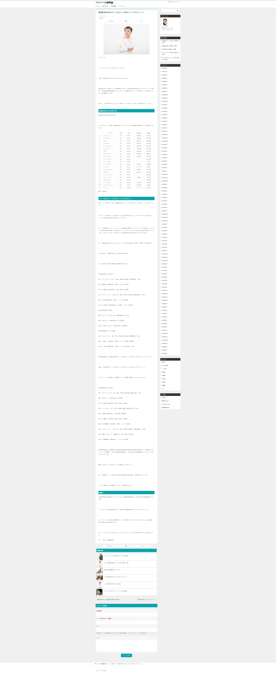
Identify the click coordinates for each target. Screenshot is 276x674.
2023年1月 (164, 210)
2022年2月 (164, 247)
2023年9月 (164, 184)
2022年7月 (164, 230)
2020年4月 (164, 320)
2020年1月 (164, 330)
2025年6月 (164, 114)
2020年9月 (164, 303)
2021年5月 (164, 277)
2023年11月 (165, 177)
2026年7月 (164, 71)
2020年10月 (165, 300)
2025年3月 (164, 124)
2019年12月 (165, 333)
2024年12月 (165, 134)
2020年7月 (164, 310)
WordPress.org (165, 407)
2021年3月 (164, 283)
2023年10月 (165, 181)
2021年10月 (165, 260)
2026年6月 (164, 74)
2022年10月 (165, 220)
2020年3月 (164, 323)
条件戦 (163, 382)
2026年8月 (164, 68)
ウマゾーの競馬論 (104, 2)
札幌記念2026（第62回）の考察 (169, 46)
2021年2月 (164, 287)
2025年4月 (164, 121)
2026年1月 (164, 91)
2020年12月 (165, 293)
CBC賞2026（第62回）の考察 (169, 49)
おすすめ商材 (165, 365)
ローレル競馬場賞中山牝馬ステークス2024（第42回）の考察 (116, 562)
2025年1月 (164, 131)
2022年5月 (164, 237)
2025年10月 (165, 101)
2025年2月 (164, 128)
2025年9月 (164, 104)
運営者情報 (113, 6)
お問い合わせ (105, 6)
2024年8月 (164, 147)
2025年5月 (164, 118)
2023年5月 (164, 197)
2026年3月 (164, 84)
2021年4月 (164, 280)
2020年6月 (164, 313)
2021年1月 (164, 290)
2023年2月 (164, 207)
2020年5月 (164, 316)
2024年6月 (164, 154)
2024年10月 (165, 141)
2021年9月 (164, 263)
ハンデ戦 (101, 18)
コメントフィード (166, 404)
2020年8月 (164, 307)
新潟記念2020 (110, 540)
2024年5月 (164, 157)
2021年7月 (164, 270)
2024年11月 (165, 138)
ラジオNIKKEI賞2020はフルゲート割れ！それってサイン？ (116, 576)
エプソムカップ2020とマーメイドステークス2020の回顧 (115, 590)
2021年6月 (164, 273)
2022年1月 (164, 250)
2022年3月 (164, 244)
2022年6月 (164, 234)
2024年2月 (164, 167)
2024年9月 (164, 144)
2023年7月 (164, 191)
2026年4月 (164, 81)
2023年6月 (164, 194)
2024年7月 (164, 151)
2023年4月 (164, 200)
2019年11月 (165, 336)
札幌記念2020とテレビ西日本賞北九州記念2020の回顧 (108, 599)
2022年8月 (164, 227)
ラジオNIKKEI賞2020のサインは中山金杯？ (112, 583)
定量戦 (163, 375)
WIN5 (163, 362)
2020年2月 (164, 326)
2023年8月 (164, 187)
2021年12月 (165, 254)
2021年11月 (165, 257)
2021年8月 (164, 267)
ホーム (97, 6)
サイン (104, 540)
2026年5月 (164, 78)
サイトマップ (122, 6)
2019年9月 (164, 343)
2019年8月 (164, 346)
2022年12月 (165, 214)
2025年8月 (164, 108)
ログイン (164, 397)
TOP (102, 663)
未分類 (163, 378)
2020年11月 (165, 297)
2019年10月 (165, 340)
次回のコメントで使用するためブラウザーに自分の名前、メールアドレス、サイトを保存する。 (122, 633)
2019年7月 (164, 350)
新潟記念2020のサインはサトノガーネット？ (147, 599)
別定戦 (163, 372)
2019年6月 (164, 353)
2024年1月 (164, 171)
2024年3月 (164, 164)
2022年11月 (165, 217)
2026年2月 (164, 88)
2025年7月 (164, 111)
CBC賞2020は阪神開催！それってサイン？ (112, 569)
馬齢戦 (163, 385)
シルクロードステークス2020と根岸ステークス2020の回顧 (116, 555)
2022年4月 (164, 240)
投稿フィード (165, 400)
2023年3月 (164, 204)
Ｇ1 (163, 388)
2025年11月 (165, 98)
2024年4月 (164, 161)
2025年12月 (165, 94)
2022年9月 (164, 224)
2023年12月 (165, 174)
